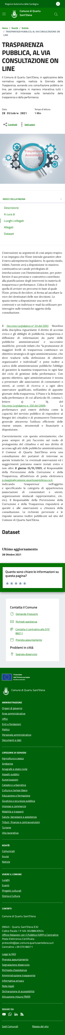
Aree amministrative (13, 713)
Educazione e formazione (16, 796)
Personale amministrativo (16, 735)
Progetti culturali (11, 891)
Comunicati (8, 851)
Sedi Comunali (10, 1026)
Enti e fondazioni (11, 724)
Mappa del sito (40, 1026)
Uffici (5, 719)
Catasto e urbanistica (14, 785)
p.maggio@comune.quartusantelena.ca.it (27, 480)
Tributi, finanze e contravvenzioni (21, 822)
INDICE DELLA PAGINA (14, 199)
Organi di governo (12, 708)
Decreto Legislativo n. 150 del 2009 (23, 405)
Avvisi (5, 856)
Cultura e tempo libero (14, 790)
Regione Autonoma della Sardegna (21, 4)
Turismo (6, 827)
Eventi (5, 885)
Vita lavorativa (10, 833)
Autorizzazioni (10, 780)
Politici (6, 729)
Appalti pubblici (10, 774)
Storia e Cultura (11, 896)
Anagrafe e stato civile (14, 769)
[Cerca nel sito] (56, 14)
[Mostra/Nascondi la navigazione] (4, 14)
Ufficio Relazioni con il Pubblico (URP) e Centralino (30, 935)
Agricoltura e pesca (13, 758)
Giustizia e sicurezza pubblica (18, 801)
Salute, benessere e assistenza (19, 817)
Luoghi (6, 880)
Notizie (6, 862)
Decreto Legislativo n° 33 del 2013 (27, 325)
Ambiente (7, 764)
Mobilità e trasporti (13, 812)
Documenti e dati (11, 740)
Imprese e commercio (14, 806)
